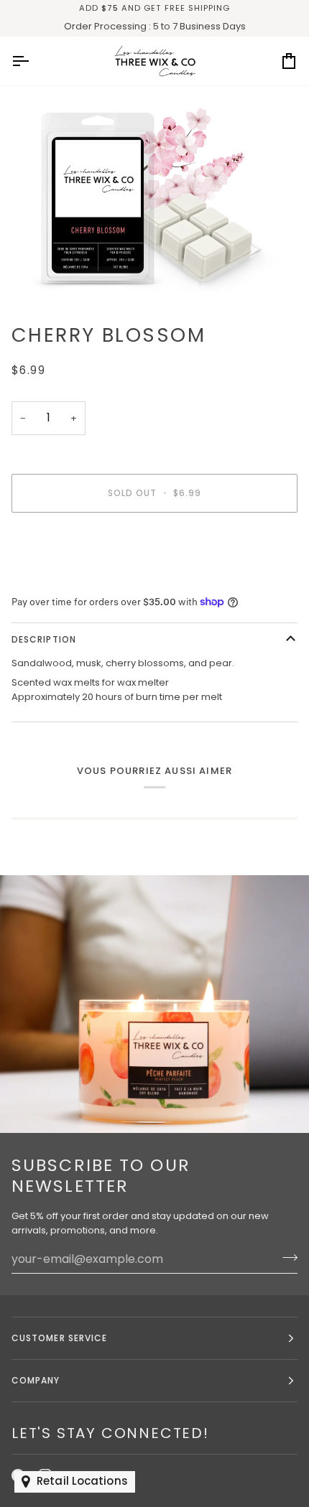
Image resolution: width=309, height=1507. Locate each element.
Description (43, 639)
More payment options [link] (64, 578)
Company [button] (35, 1380)
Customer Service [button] (59, 1338)
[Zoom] (154, 198)
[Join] (286, 1257)
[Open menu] (33, 61)
